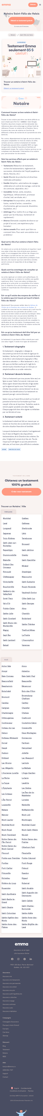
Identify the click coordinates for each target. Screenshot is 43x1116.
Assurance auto (8, 1008)
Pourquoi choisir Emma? (11, 1025)
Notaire (5, 1053)
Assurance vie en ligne (21, 950)
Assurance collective (10, 997)
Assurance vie (7, 976)
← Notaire (12, 35)
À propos (6, 1029)
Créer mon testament (21, 492)
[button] (40, 5)
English (16, 1088)
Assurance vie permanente (12, 983)
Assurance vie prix (9, 990)
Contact (5, 1077)
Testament (6, 1049)
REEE (4, 1056)
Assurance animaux (9, 1004)
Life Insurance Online (21, 953)
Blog (4, 1046)
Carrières (6, 1032)
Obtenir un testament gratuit (21, 20)
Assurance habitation (10, 1011)
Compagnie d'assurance (11, 1022)
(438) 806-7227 (8, 1070)
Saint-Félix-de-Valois (26, 35)
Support (5, 1073)
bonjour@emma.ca (9, 1066)
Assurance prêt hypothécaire (12, 994)
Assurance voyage (8, 1001)
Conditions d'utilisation (18, 1091)
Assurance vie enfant (10, 987)
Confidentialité (26, 1088)
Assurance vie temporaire (11, 980)
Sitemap (5, 1036)
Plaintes (30, 1091)
